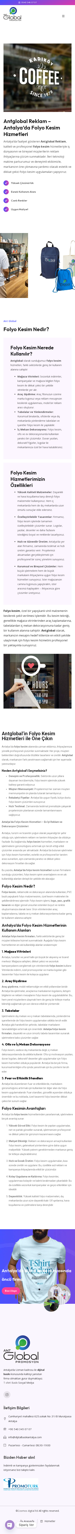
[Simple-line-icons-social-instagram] (6, 1394)
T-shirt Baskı (10, 1382)
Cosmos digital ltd (28, 1510)
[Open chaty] (9, 1525)
